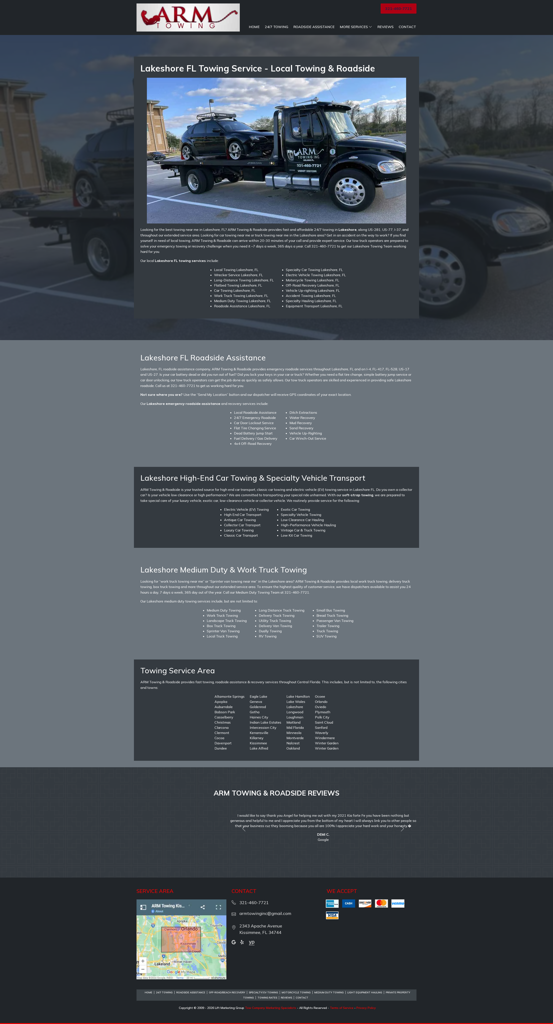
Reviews (385, 27)
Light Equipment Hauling (364, 987)
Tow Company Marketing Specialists (270, 1003)
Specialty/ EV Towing (263, 987)
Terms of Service (341, 1003)
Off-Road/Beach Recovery (227, 987)
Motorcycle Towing (296, 987)
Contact (407, 27)
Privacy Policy (366, 1003)
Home (254, 27)
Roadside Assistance (314, 27)
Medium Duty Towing (329, 987)
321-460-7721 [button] (398, 8)
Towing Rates (267, 992)
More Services (354, 27)
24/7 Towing (276, 27)
